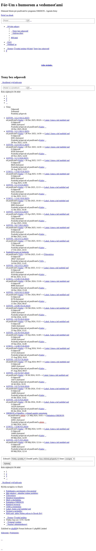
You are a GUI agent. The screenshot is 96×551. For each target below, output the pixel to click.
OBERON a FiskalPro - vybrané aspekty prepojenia (26, 413)
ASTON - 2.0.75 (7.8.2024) (17, 359)
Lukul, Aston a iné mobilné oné (56, 120)
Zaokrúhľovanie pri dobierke (17, 252)
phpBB (14, 529)
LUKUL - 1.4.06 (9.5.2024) (17, 427)
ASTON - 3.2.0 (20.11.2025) (17, 145)
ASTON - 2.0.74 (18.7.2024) (17, 373)
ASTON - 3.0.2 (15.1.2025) (17, 265)
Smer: (62, 459)
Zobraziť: (7, 459)
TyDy (20, 254)
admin (22, 415)
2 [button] (6, 98)
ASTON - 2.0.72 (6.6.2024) (17, 400)
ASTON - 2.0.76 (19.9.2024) (17, 333)
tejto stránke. (46, 65)
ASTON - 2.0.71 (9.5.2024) (17, 440)
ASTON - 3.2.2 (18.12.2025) (17, 118)
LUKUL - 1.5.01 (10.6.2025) (17, 198)
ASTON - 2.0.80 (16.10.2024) (18, 306)
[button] (7, 103)
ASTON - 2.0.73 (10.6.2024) (17, 386)
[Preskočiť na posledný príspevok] (45, 127)
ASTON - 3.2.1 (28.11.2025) (17, 131)
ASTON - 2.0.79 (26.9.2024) (17, 319)
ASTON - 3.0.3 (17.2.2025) (17, 239)
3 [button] (6, 100)
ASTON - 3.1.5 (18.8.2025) (17, 158)
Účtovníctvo (49, 254)
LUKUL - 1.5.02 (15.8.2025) (17, 172)
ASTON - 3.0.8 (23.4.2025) (17, 212)
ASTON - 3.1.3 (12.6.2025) (17, 185)
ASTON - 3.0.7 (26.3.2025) (17, 225)
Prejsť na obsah (7, 15)
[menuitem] (19, 31)
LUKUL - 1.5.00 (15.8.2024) (17, 279)
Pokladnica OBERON (55, 415)
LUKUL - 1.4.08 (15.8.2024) (17, 346)
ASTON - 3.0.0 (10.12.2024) (17, 292)
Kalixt (20, 120)
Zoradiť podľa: (32, 459)
